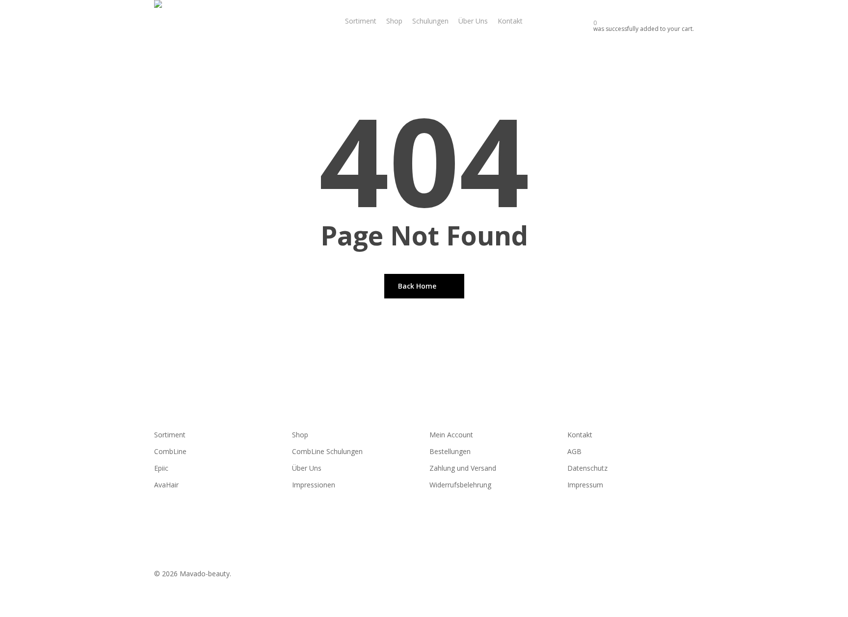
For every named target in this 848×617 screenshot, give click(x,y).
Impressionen (313, 484)
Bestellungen (450, 451)
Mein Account (451, 434)
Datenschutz (587, 468)
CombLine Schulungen (327, 451)
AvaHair (166, 484)
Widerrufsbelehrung (460, 484)
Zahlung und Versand (462, 468)
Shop (300, 434)
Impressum (585, 484)
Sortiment (170, 434)
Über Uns (306, 468)
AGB (574, 451)
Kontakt (579, 434)
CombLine (170, 451)
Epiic (161, 468)
